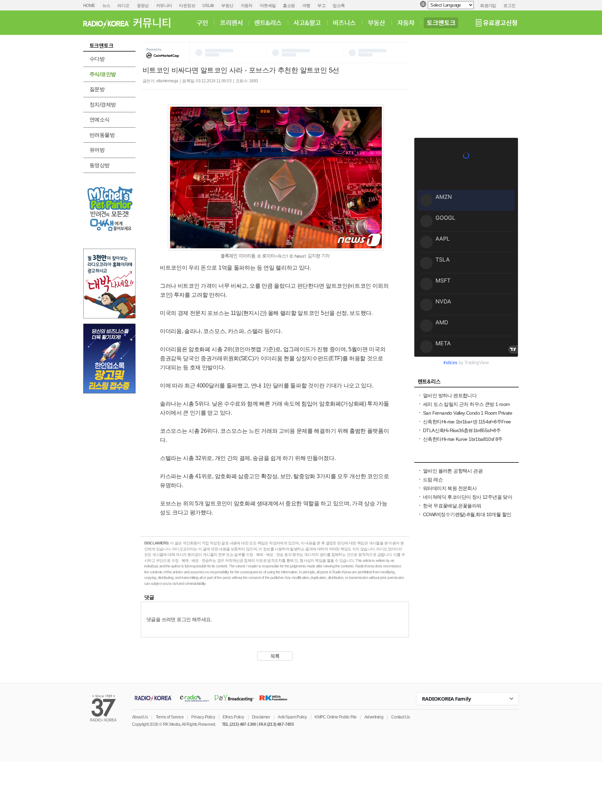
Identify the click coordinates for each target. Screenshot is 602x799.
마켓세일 (268, 5)
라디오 (123, 5)
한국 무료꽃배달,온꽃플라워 (452, 505)
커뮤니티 (164, 5)
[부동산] (376, 22)
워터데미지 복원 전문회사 (450, 488)
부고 (321, 5)
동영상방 (100, 165)
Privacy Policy (203, 717)
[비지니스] (466, 458)
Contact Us (400, 717)
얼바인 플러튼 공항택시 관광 (453, 471)
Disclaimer (261, 717)
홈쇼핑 (289, 5)
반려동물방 (102, 135)
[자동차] (406, 22)
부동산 (227, 5)
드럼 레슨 (433, 479)
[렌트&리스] (268, 22)
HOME (89, 5)
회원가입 (488, 5)
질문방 (97, 89)
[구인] (202, 22)
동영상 (143, 5)
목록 (275, 656)
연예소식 (100, 119)
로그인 (509, 5)
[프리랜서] (231, 22)
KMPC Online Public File (335, 717)
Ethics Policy (233, 717)
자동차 (247, 5)
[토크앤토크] (441, 22)
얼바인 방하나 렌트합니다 (450, 395)
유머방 (97, 150)
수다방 (97, 59)
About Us (140, 717)
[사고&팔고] (307, 22)
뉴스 (106, 5)
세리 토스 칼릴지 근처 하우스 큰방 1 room (466, 404)
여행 (306, 5)
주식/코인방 (103, 74)
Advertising (373, 717)
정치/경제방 (103, 104)
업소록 (339, 5)
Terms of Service (170, 717)
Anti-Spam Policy (292, 717)
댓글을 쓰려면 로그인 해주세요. (179, 619)
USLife (208, 5)
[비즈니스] (344, 22)
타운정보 (187, 5)
